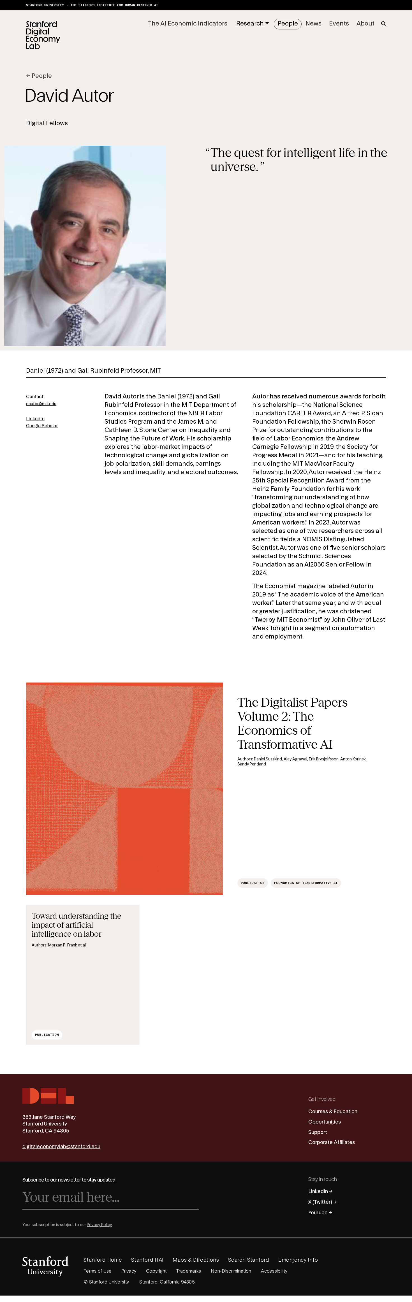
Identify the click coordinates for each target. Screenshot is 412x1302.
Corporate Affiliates (331, 1142)
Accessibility (274, 1271)
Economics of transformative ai (306, 883)
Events (339, 23)
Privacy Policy (99, 1225)
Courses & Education (332, 1111)
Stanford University (45, 5)
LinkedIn (35, 419)
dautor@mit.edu (41, 404)
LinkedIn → (320, 1191)
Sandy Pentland (251, 764)
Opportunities (324, 1121)
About (365, 23)
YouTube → (320, 1212)
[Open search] (383, 24)
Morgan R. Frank (62, 945)
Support (317, 1132)
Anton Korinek (353, 759)
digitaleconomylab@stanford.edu (61, 1146)
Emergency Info (298, 1259)
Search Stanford (248, 1259)
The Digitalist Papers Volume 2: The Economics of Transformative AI (292, 723)
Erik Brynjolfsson (324, 759)
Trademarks (188, 1271)
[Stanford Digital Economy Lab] (43, 35)
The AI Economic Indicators (187, 23)
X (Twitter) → (322, 1201)
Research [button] (250, 23)
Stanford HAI (147, 1259)
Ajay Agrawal (295, 759)
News (313, 23)
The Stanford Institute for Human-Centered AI (114, 5)
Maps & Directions (196, 1259)
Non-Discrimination (231, 1271)
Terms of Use (98, 1271)
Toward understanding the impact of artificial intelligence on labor (76, 925)
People (288, 23)
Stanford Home (103, 1259)
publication (253, 883)
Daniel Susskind (268, 759)
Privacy (128, 1271)
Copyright (156, 1271)
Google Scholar (42, 426)
